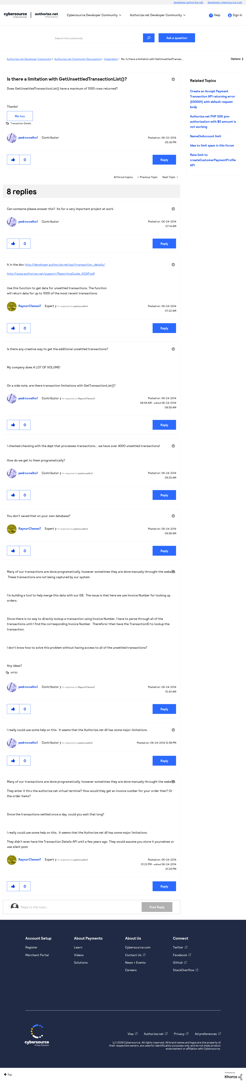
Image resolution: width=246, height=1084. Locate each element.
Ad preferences (206, 1034)
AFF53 (14, 672)
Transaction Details (21, 123)
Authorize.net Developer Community (156, 15)
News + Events (135, 962)
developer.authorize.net (189, 2)
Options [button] (236, 58)
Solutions (81, 962)
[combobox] (103, 37)
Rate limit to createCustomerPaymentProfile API (213, 160)
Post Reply (157, 907)
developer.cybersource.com (225, 2)
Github (178, 962)
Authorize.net (154, 1034)
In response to (72, 306)
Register (31, 947)
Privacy (179, 1034)
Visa (131, 1034)
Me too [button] (20, 116)
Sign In (237, 15)
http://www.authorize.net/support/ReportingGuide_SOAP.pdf (51, 273)
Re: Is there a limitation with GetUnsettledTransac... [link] (152, 59)
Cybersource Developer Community (15, 15)
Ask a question (176, 38)
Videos (79, 955)
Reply (164, 160)
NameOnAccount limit (205, 136)
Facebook (180, 955)
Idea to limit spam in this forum (212, 145)
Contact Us (133, 955)
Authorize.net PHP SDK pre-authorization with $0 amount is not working (213, 121)
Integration (111, 59)
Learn (78, 947)
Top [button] (9, 1074)
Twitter (178, 947)
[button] (13, 159)
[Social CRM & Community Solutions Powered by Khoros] (233, 1075)
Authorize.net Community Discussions (77, 59)
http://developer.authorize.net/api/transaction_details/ (65, 264)
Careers (131, 970)
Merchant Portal (37, 955)
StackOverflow (183, 970)
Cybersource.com (137, 947)
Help (217, 15)
